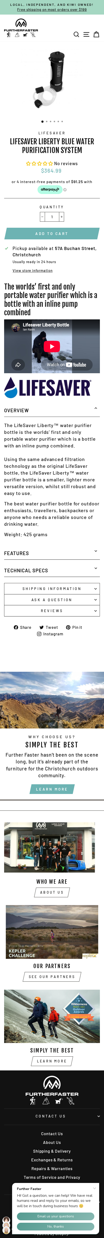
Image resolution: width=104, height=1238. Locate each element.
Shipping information (52, 588)
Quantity (52, 207)
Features (16, 553)
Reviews (52, 610)
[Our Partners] (52, 932)
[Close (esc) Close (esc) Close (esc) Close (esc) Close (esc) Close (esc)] (52, 80)
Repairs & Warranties (52, 1168)
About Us (52, 892)
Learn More (52, 789)
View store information (32, 270)
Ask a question (52, 600)
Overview (16, 410)
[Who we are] (52, 847)
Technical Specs (26, 570)
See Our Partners (52, 977)
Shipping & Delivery (52, 1151)
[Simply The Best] (52, 1016)
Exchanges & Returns (52, 1159)
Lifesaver (52, 133)
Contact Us (51, 1116)
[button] (40, 163)
